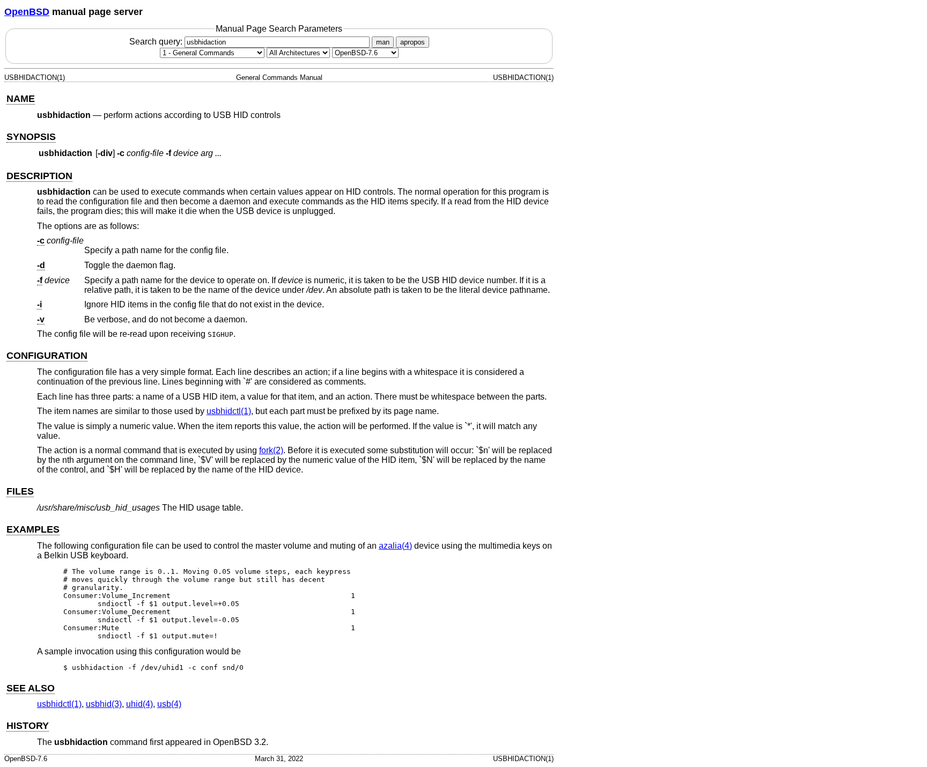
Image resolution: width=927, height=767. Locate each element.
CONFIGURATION (46, 355)
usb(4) (169, 704)
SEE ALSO (30, 688)
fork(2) (271, 450)
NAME (20, 98)
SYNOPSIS (31, 136)
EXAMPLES (33, 529)
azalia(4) (395, 545)
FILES (20, 491)
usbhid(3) (104, 704)
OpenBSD (26, 11)
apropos (412, 42)
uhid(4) (139, 704)
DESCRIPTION (39, 176)
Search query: (157, 41)
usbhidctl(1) (229, 411)
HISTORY (27, 725)
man (382, 42)
